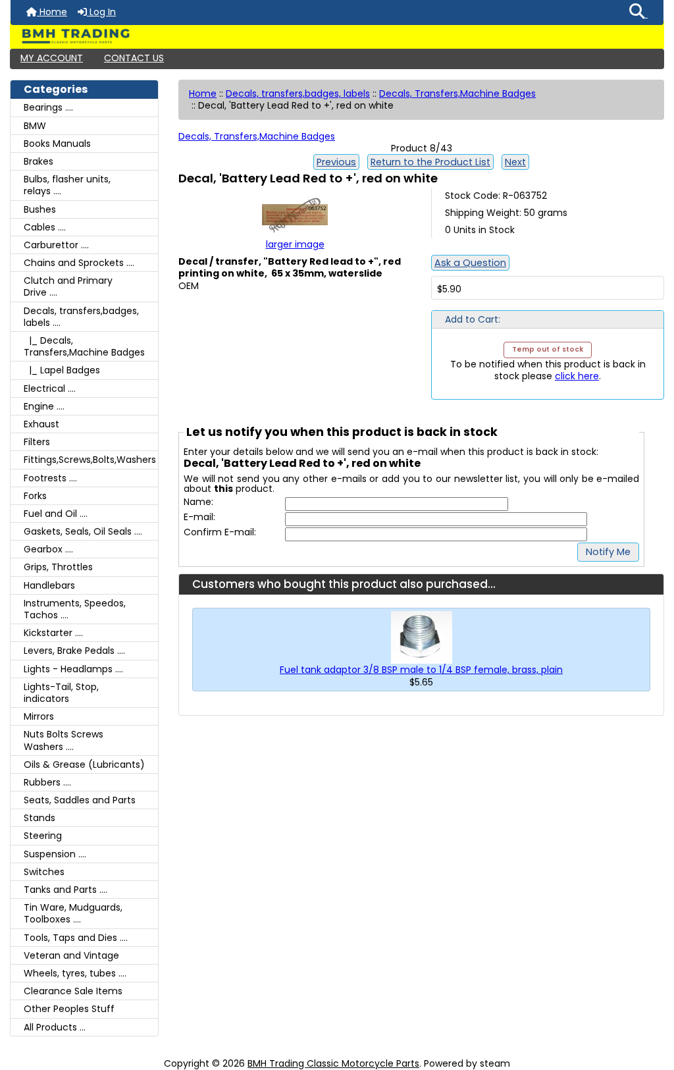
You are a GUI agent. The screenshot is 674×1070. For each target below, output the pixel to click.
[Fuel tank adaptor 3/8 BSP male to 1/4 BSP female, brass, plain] (421, 636)
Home (52, 11)
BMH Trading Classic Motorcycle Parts (333, 1063)
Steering (43, 835)
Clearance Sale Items (73, 991)
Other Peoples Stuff (69, 1008)
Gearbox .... (48, 549)
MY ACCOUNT (51, 58)
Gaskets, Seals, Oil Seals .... (83, 531)
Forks (35, 495)
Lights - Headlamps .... (73, 669)
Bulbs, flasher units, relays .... (67, 185)
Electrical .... (50, 388)
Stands (39, 817)
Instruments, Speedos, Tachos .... (75, 609)
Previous (336, 162)
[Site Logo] (337, 36)
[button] (638, 12)
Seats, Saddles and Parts (80, 800)
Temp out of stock (547, 349)
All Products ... (55, 1027)
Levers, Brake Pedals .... (74, 650)
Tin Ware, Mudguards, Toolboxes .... (73, 913)
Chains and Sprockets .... (79, 262)
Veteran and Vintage (71, 955)
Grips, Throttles (58, 567)
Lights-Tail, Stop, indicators (61, 692)
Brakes (38, 161)
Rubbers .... (47, 782)
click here (577, 376)
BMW (35, 125)
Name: (198, 502)
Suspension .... (55, 854)
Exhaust (41, 424)
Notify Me (608, 551)
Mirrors (39, 716)
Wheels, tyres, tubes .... (75, 973)
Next (515, 162)
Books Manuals (57, 143)
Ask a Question (470, 262)
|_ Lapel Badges (62, 370)
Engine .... (44, 406)
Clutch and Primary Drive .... (68, 286)
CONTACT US (134, 58)
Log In (101, 11)
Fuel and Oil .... (56, 513)
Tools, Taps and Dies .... (76, 937)
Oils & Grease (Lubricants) (84, 764)
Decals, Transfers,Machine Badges (457, 93)
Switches (44, 871)
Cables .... (45, 227)
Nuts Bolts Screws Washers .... (63, 740)
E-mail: (199, 517)
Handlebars (49, 585)
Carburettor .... (56, 245)
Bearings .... (48, 107)
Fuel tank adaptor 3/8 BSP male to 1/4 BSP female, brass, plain (421, 669)
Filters (37, 441)
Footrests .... (50, 478)
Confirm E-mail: (220, 532)
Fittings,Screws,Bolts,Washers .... (91, 459)
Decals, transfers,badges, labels (298, 93)
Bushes (40, 209)
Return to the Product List (430, 162)
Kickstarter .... (53, 632)
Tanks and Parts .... (65, 889)
